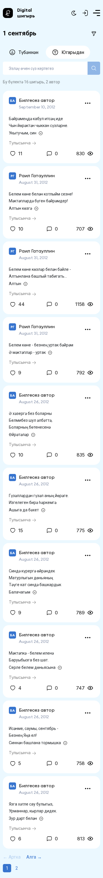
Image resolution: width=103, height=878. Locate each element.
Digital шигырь (26, 13)
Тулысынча (20, 142)
